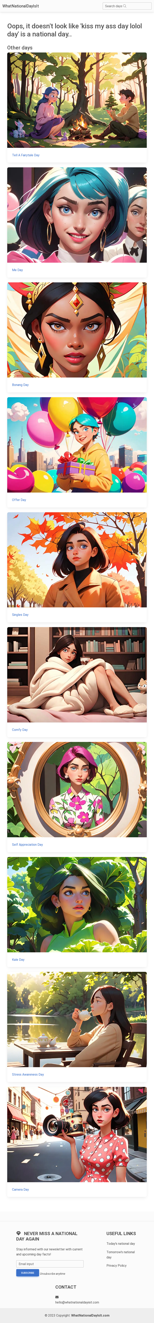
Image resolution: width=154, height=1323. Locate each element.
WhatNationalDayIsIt (20, 6)
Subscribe (27, 1273)
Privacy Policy (116, 1265)
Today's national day (120, 1244)
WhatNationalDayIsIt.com (90, 1315)
